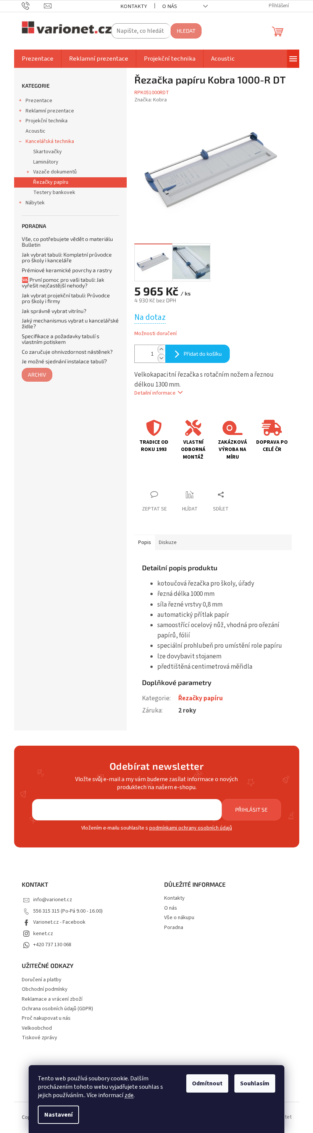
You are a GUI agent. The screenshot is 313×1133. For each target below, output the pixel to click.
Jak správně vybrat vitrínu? (54, 311)
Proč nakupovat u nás (46, 1018)
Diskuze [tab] (168, 542)
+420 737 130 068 (52, 944)
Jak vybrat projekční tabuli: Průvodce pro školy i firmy (66, 298)
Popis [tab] (144, 542)
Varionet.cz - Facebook (59, 922)
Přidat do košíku (203, 353)
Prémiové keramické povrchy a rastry (67, 270)
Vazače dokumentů (55, 172)
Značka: (150, 100)
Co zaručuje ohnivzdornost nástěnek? (67, 352)
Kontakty (133, 6)
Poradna (173, 927)
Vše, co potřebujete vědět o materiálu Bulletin (67, 242)
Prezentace (39, 100)
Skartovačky (47, 152)
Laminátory (45, 162)
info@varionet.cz (52, 900)
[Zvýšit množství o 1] (161, 349)
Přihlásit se (251, 809)
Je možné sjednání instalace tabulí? (64, 361)
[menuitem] (37, 59)
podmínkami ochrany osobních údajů (190, 828)
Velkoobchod (37, 1028)
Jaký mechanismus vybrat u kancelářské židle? (70, 323)
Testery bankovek (54, 192)
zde (129, 1095)
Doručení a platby (41, 980)
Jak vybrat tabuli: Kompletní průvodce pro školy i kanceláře (67, 257)
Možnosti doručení (155, 333)
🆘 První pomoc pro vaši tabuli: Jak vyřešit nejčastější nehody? (63, 283)
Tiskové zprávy (39, 1038)
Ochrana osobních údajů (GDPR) (57, 1009)
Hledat (186, 30)
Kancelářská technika (50, 141)
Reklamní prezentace (50, 111)
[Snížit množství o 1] (161, 358)
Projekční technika (47, 121)
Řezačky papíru (50, 182)
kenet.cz (43, 933)
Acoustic (35, 131)
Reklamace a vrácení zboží (52, 999)
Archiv (37, 374)
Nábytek (35, 203)
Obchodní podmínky (45, 989)
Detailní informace (155, 393)
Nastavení (58, 1115)
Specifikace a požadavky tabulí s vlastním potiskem (60, 339)
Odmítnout (207, 1083)
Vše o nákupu (179, 917)
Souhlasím (254, 1083)
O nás (169, 6)
